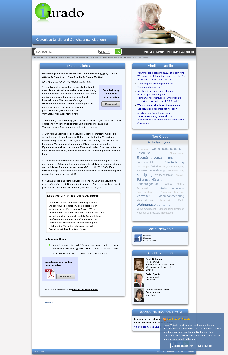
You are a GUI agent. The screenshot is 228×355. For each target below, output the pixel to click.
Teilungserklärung (149, 179)
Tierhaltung (167, 212)
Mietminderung (145, 200)
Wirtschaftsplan (164, 175)
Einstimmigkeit (177, 153)
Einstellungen (205, 345)
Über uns (149, 51)
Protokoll (168, 184)
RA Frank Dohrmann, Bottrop (82, 195)
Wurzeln (180, 175)
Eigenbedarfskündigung (171, 209)
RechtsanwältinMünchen (157, 292)
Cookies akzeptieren (182, 345)
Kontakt (160, 51)
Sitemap (190, 351)
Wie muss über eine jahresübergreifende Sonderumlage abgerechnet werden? (158, 107)
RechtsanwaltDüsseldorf (153, 277)
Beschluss (143, 153)
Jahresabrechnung (171, 196)
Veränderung (174, 162)
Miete (181, 200)
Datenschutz (187, 51)
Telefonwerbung (175, 170)
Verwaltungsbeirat (146, 208)
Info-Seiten (180, 351)
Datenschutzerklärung (183, 339)
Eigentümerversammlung (155, 157)
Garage (156, 212)
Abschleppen (143, 166)
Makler (180, 184)
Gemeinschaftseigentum (168, 148)
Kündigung (144, 175)
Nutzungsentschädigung (171, 166)
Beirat (154, 166)
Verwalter (143, 196)
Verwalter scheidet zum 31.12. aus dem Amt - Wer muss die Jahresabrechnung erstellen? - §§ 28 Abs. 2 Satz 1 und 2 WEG (161, 76)
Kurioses (142, 170)
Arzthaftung (142, 149)
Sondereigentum (148, 184)
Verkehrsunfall (145, 162)
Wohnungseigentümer (154, 205)
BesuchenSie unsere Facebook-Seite (149, 238)
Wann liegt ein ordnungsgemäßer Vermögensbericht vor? (155, 85)
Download (111, 104)
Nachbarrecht (144, 212)
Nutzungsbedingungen (165, 351)
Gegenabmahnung (145, 192)
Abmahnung (157, 170)
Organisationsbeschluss (172, 192)
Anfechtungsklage (172, 188)
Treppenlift (165, 200)
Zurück (49, 302)
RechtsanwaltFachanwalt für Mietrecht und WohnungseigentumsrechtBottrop (160, 264)
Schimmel (142, 188)
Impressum (172, 51)
